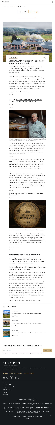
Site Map (5, 394)
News (4, 387)
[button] (27, 17)
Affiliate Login (7, 384)
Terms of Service (39, 353)
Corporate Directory (8, 386)
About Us (5, 382)
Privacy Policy (6, 389)
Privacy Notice (30, 353)
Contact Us (6, 392)
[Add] (52, 2)
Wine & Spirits (28, 285)
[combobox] (26, 17)
